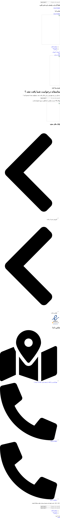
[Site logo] (51, 44)
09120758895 (57, 8)
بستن (58, 517)
